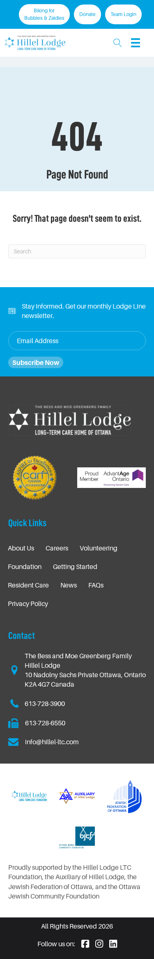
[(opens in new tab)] (125, 795)
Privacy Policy (28, 603)
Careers (57, 548)
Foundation (24, 566)
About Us (21, 548)
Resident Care (28, 585)
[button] (117, 42)
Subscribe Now (35, 362)
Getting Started (75, 566)
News (68, 585)
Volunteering (98, 548)
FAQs (95, 585)
